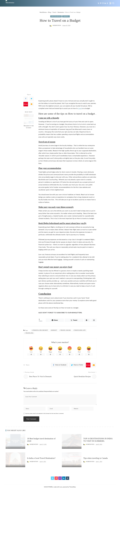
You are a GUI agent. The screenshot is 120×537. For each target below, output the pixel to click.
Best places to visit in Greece (29, 126)
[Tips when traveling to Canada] (71, 459)
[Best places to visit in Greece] (29, 119)
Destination (56, 16)
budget (54, 330)
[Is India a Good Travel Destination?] (15, 459)
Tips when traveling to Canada (95, 458)
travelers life (80, 330)
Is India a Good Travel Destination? (41, 458)
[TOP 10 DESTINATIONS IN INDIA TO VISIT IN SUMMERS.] (71, 441)
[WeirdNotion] (10, 3)
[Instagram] (103, 3)
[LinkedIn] (105, 3)
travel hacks (65, 330)
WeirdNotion (57, 25)
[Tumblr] (107, 3)
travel (80, 108)
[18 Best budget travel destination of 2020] (15, 441)
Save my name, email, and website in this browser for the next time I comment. (44, 413)
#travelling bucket (40, 330)
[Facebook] (25, 98)
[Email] (31, 104)
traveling (29, 333)
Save (26, 104)
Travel (66, 16)
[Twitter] (98, 3)
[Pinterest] (101, 3)
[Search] (113, 3)
